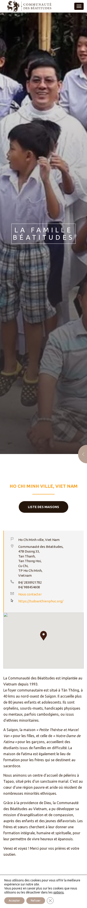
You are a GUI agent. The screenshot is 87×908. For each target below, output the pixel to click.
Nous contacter (30, 594)
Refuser (36, 900)
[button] (43, 635)
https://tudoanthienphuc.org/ (40, 601)
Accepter (14, 900)
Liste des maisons (43, 507)
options (58, 892)
